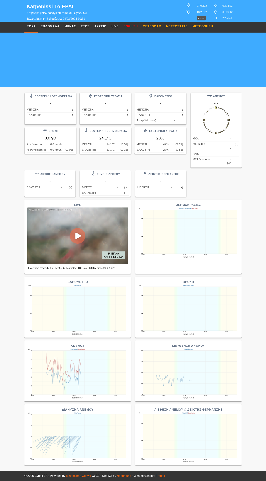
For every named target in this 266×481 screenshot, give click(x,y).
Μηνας (70, 26)
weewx (86, 475)
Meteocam (72, 475)
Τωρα (31, 26)
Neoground (124, 475)
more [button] (201, 18)
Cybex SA (80, 12)
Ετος (85, 26)
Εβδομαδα (50, 26)
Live (115, 26)
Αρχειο (100, 26)
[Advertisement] (133, 59)
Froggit (160, 475)
